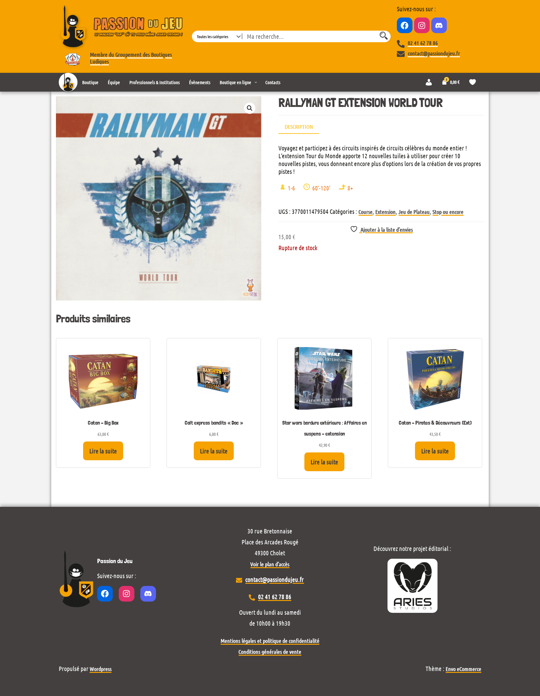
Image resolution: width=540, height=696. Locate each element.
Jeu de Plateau (414, 211)
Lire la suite (103, 451)
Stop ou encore (447, 211)
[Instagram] (422, 25)
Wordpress (101, 668)
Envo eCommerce (463, 668)
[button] (249, 108)
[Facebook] (404, 25)
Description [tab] (299, 126)
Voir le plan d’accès (269, 564)
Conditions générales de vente (269, 651)
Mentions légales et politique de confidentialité (270, 640)
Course (365, 211)
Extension (385, 211)
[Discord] (439, 25)
